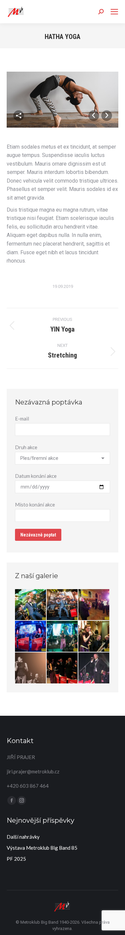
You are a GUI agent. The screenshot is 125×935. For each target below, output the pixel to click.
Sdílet (18, 115)
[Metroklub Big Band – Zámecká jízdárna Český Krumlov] (31, 605)
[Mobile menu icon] (114, 12)
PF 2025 (16, 859)
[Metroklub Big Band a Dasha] (62, 636)
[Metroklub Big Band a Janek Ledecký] (94, 668)
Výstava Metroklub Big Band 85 (42, 848)
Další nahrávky (23, 837)
